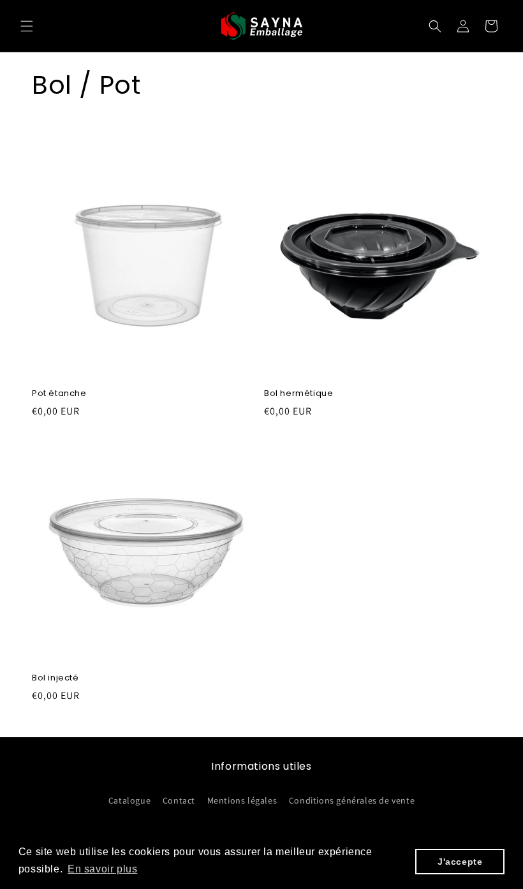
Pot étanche (59, 393)
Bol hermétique (298, 393)
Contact (179, 800)
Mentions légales (242, 800)
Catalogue (129, 800)
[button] (27, 26)
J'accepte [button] (460, 861)
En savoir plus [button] (102, 868)
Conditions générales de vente (352, 800)
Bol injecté (55, 678)
